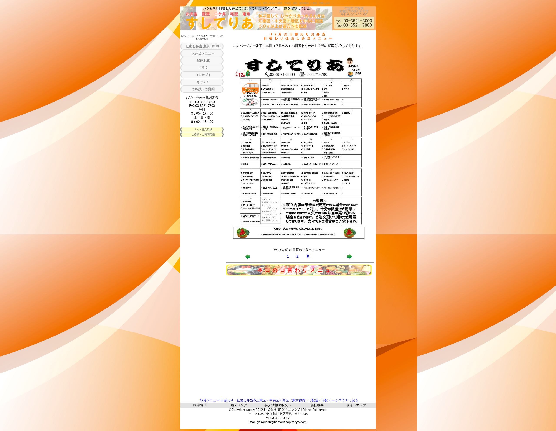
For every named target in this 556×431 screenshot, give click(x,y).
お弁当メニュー (203, 53)
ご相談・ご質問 (203, 89)
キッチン (203, 82)
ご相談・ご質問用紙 (203, 134)
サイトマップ (356, 405)
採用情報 (199, 405)
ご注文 (203, 67)
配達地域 (203, 60)
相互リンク (239, 405)
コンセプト (203, 75)
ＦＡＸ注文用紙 (203, 129)
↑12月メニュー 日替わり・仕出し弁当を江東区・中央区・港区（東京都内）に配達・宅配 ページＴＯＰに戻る (278, 400)
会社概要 (317, 405)
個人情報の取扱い (278, 405)
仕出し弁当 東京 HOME (203, 46)
